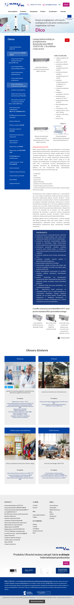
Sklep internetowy (55, 510)
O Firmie (35, 505)
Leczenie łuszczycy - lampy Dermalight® (16, 533)
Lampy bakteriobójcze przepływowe (17, 79)
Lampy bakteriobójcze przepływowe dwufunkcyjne (18, 85)
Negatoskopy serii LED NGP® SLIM (14, 529)
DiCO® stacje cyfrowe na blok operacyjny (16, 514)
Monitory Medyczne (14, 121)
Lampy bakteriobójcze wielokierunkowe (17, 73)
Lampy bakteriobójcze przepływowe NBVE (20, 405)
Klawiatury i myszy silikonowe (54, 406)
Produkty (23, 11)
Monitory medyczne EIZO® (12, 518)
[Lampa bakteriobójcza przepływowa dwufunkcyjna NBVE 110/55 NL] (41, 60)
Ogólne (35, 517)
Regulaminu (32, 597)
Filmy (34, 533)
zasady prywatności (65, 597)
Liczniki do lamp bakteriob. (18, 90)
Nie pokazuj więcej (37, 601)
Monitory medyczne (16, 125)
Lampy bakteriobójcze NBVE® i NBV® (15, 507)
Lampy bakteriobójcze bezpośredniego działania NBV (20, 478)
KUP (67, 40)
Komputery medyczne (15, 130)
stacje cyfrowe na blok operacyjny (17, 116)
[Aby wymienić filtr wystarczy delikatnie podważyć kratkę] (51, 318)
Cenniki (35, 526)
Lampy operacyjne (14, 168)
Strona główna (12, 11)
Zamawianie (33, 11)
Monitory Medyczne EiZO (20, 413)
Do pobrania (53, 11)
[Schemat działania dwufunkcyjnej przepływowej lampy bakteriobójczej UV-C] (60, 129)
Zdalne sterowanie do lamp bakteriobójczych (18, 95)
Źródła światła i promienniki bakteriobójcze (54, 404)
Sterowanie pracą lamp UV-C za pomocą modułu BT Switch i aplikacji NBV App (17, 101)
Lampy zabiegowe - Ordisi (20, 414)
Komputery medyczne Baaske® (13, 520)
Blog (51, 512)
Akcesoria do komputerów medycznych (16, 136)
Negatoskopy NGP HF (20, 410)
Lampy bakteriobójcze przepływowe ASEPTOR (20, 403)
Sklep (66, 4)
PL (59, 4)
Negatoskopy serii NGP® (12, 527)
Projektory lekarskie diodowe (17, 172)
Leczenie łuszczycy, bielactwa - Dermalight (20, 411)
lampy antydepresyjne (14, 157)
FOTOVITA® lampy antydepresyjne (15, 531)
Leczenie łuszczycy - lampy (16, 163)
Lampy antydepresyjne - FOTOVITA (20, 476)
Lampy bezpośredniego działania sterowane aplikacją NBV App (16, 60)
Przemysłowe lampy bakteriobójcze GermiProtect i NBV (54, 402)
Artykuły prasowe (38, 531)
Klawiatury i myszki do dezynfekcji (20, 416)
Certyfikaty (36, 528)
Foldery (35, 524)
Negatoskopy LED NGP (20, 409)
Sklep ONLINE (13, 179)
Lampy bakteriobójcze (18, 53)
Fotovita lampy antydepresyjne (54, 473)
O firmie (42, 11)
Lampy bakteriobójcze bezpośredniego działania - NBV (20, 406)
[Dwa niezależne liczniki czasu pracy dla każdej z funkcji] (38, 318)
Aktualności (53, 516)
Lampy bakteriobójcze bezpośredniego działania (18, 67)
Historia (35, 507)
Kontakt (63, 11)
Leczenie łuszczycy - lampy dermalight (54, 474)
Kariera (52, 514)
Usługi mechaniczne (14, 183)
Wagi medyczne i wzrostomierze (13, 141)
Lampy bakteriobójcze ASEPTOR (15, 48)
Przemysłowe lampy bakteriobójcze (17, 109)
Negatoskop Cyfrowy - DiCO (20, 401)
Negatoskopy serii (16, 146)
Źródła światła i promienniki (16, 175)
